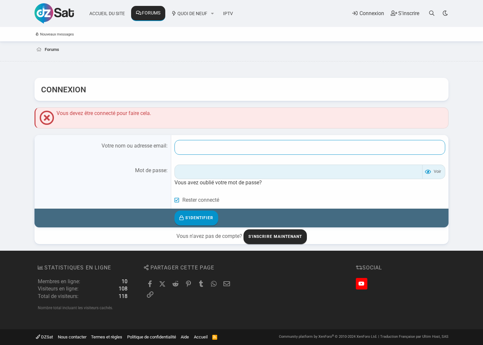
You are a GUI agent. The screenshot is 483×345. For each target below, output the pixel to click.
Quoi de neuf (192, 13)
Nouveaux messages (57, 34)
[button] (212, 14)
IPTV (228, 13)
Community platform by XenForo (328, 336)
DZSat (46, 336)
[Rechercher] (432, 13)
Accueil (201, 336)
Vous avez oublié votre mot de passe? (218, 182)
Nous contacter (72, 336)
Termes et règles (106, 336)
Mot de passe (150, 170)
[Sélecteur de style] (445, 13)
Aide (185, 336)
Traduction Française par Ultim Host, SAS (414, 336)
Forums (151, 12)
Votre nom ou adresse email (134, 146)
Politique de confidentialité (151, 336)
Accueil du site (107, 13)
